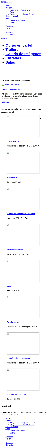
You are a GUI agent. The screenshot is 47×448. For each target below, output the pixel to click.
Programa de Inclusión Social (22, 14)
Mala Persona (12, 177)
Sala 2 (12, 22)
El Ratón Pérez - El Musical (18, 358)
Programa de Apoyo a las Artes (22, 423)
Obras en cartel (11, 16)
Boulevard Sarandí (15, 250)
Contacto (9, 35)
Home (7, 6)
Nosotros (9, 32)
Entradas (9, 26)
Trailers (8, 28)
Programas (9, 8)
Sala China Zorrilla (17, 20)
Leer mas (6, 102)
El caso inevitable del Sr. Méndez (21, 214)
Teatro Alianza (6, 2)
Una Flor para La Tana (16, 394)
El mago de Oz (13, 141)
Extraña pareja (13, 322)
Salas (7, 18)
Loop (9, 286)
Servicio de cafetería (11, 89)
